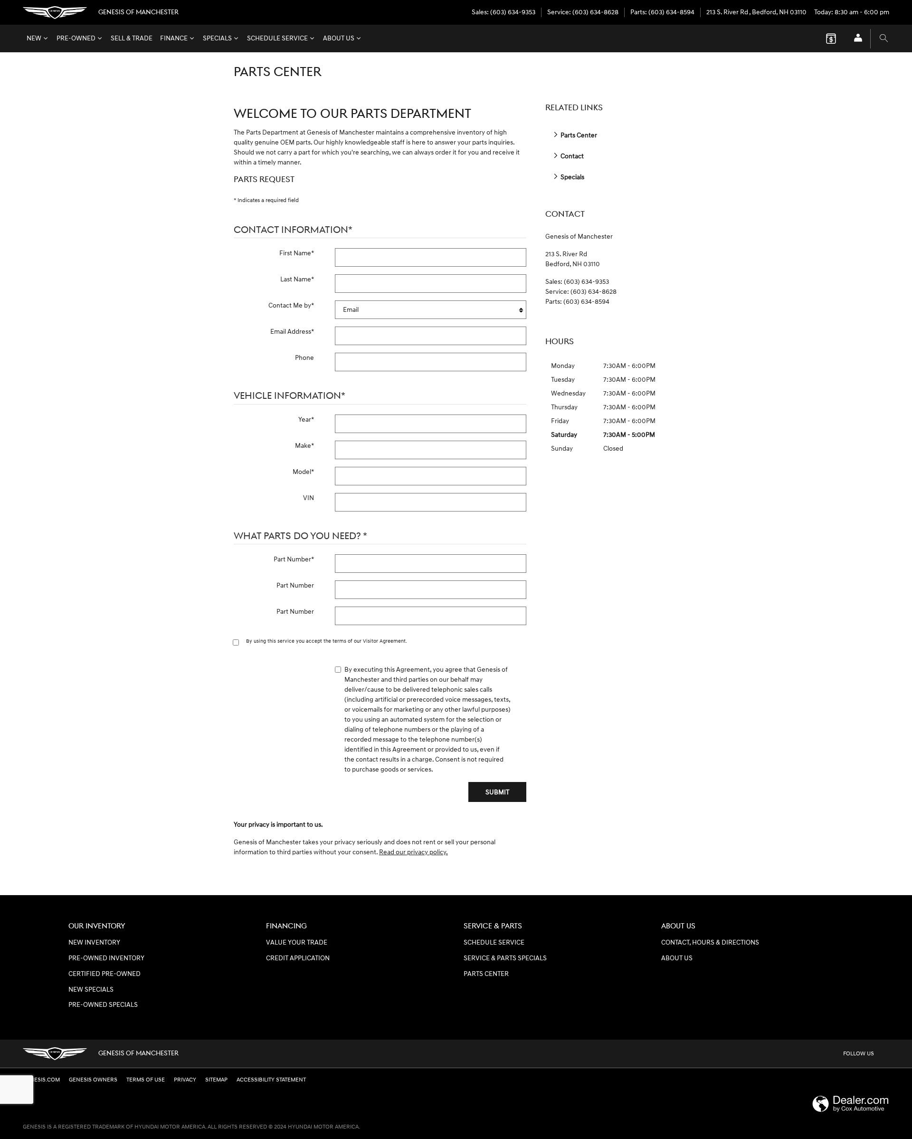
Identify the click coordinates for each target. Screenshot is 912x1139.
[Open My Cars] (855, 38)
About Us (338, 38)
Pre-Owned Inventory (106, 958)
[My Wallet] (831, 38)
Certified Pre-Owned (104, 974)
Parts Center (578, 135)
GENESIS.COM (41, 1079)
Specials (217, 38)
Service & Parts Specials (505, 958)
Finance (174, 38)
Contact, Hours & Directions (710, 942)
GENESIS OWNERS (93, 1079)
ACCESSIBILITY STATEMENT (271, 1079)
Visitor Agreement (384, 641)
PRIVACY (185, 1079)
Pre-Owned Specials (103, 1005)
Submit (497, 792)
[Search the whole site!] (883, 38)
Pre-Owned (76, 38)
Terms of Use (145, 1079)
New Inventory (94, 942)
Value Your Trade (296, 942)
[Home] (55, 12)
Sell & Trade (131, 38)
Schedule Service (277, 38)
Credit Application (298, 958)
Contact (571, 156)
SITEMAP (216, 1079)
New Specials (91, 990)
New (34, 38)
